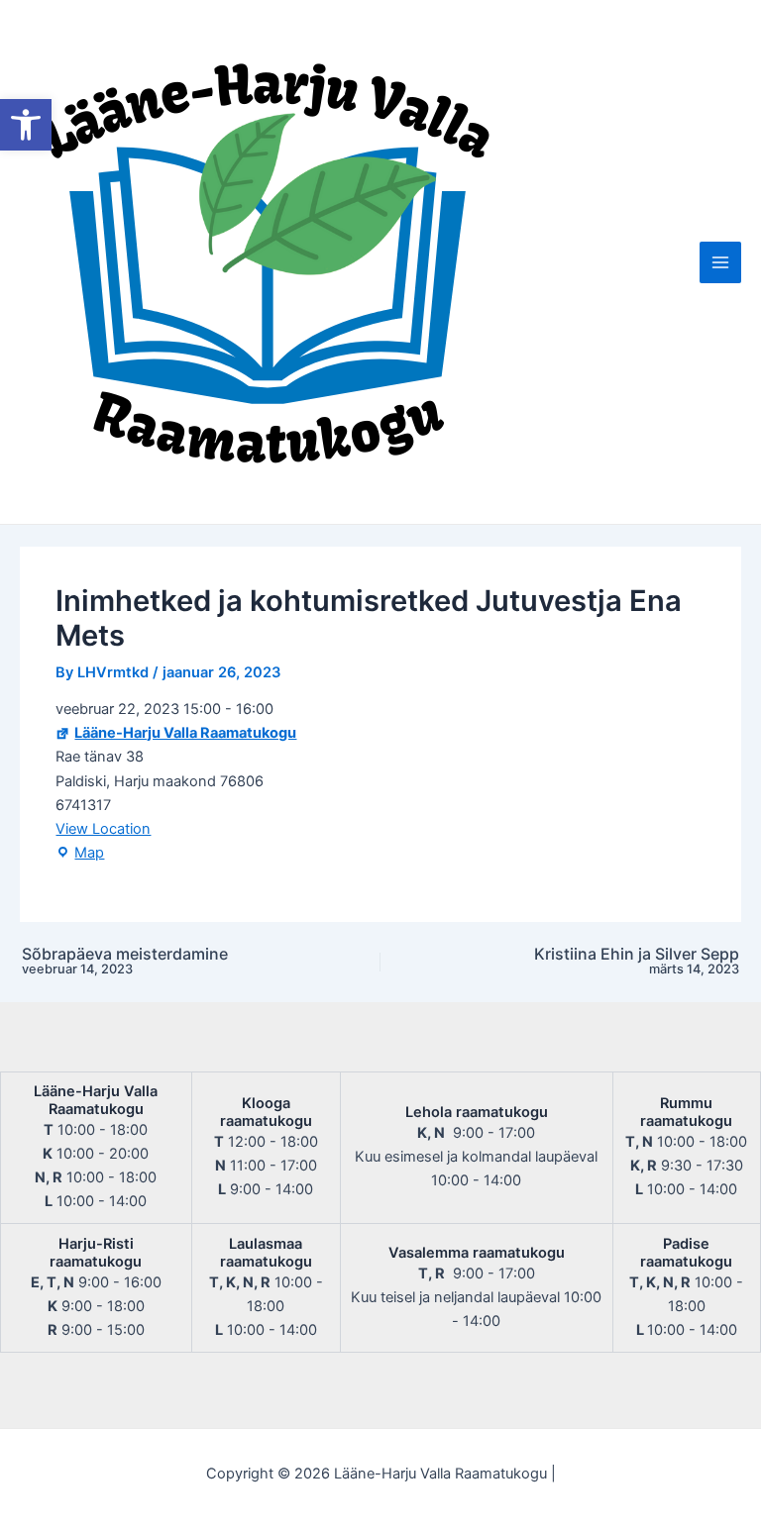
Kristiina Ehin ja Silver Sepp (636, 961)
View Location (103, 829)
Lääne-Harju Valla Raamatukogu (185, 733)
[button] (26, 125)
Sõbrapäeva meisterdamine (125, 961)
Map (79, 854)
